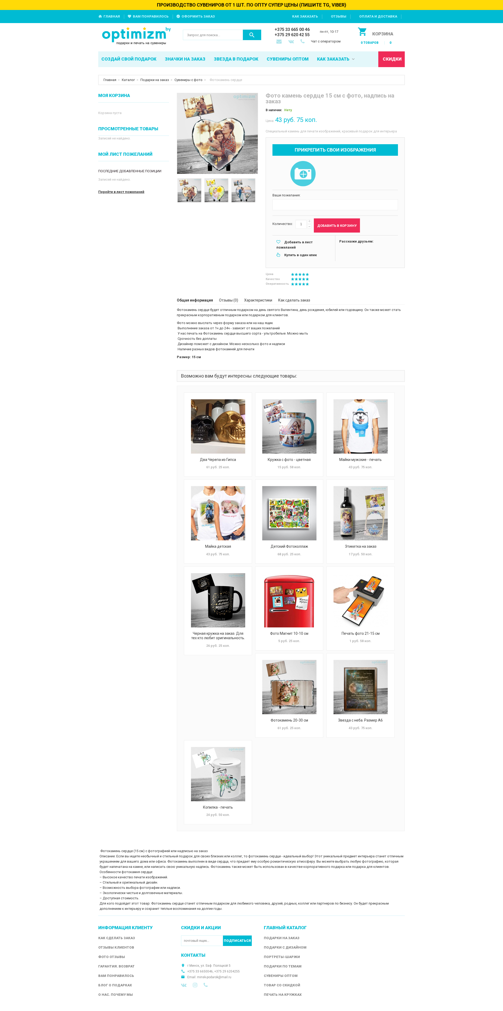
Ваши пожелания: (286, 195)
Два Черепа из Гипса (218, 460)
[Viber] (206, 985)
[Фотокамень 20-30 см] (289, 687)
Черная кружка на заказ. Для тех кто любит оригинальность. (218, 635)
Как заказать (305, 16)
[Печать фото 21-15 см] (360, 600)
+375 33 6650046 (200, 971)
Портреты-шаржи (282, 957)
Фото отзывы (111, 957)
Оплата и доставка (378, 16)
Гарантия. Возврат (116, 966)
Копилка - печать (218, 807)
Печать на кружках (283, 995)
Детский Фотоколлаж (289, 546)
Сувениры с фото (188, 80)
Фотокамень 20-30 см (289, 720)
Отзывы (338, 16)
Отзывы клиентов (116, 947)
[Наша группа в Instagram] (195, 985)
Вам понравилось (151, 16)
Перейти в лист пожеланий (121, 192)
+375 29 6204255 (227, 971)
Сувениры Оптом (281, 976)
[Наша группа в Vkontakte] (184, 985)
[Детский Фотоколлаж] (289, 513)
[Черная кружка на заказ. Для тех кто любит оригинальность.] (218, 600)
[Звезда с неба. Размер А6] (360, 687)
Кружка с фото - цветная (289, 460)
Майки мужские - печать (360, 460)
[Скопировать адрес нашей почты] (279, 42)
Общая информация (195, 300)
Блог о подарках (115, 985)
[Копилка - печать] (218, 774)
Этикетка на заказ (360, 546)
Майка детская (218, 546)
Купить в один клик (300, 255)
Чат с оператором (326, 41)
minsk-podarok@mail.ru (214, 977)
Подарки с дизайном (285, 947)
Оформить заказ (198, 16)
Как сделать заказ (294, 300)
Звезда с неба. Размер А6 (360, 720)
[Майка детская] (218, 513)
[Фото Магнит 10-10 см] (289, 600)
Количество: (282, 224)
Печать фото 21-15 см (361, 633)
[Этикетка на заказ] (360, 513)
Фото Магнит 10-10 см (289, 633)
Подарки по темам (283, 966)
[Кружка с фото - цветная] (289, 426)
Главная (111, 16)
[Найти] (252, 35)
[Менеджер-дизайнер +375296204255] (303, 42)
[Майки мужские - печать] (360, 426)
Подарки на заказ (154, 80)
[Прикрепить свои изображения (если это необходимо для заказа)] (303, 174)
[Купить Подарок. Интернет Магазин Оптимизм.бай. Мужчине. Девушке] (136, 36)
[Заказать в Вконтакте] (291, 42)
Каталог (128, 80)
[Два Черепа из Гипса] (218, 426)
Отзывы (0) (228, 300)
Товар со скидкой (282, 985)
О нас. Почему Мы (115, 995)
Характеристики (258, 300)
